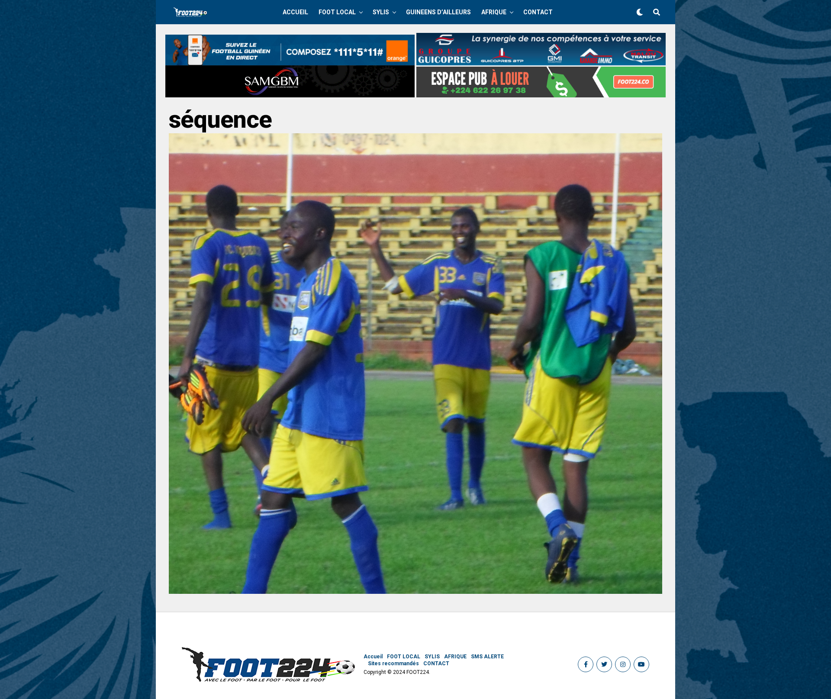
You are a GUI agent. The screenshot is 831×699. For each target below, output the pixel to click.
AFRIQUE (493, 12)
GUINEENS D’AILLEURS (438, 12)
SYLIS (381, 12)
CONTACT (538, 12)
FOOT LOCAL (337, 12)
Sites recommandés (393, 663)
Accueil (295, 12)
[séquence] (415, 591)
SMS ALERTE (487, 657)
